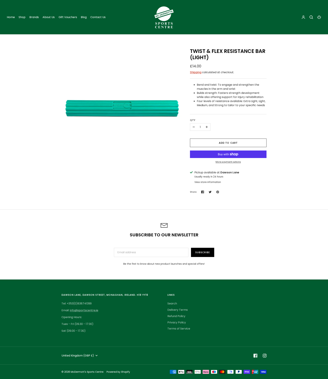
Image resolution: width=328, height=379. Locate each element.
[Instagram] (264, 355)
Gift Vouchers (68, 17)
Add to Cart (228, 143)
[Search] (311, 17)
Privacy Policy (176, 322)
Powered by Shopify (118, 372)
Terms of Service (178, 329)
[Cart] (319, 17)
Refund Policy (176, 316)
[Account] (303, 17)
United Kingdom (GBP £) (78, 355)
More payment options (228, 161)
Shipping (195, 72)
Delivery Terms (177, 310)
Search (172, 303)
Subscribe (202, 252)
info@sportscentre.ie (84, 310)
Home (11, 17)
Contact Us (98, 17)
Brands (34, 17)
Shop (22, 17)
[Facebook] (255, 355)
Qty (192, 120)
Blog (84, 17)
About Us (49, 17)
